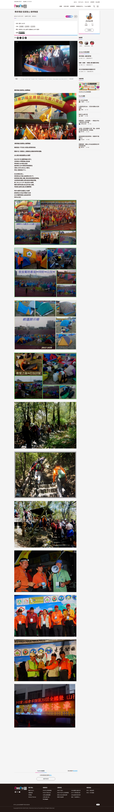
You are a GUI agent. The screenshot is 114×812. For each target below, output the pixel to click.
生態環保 (27, 26)
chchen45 (89, 21)
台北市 (23, 23)
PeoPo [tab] (41, 771)
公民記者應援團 (46, 795)
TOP (98, 804)
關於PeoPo (31, 790)
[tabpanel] (45, 775)
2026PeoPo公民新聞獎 (85, 92)
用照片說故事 (60, 797)
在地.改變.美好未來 (75, 795)
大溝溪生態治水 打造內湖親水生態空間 (89, 107)
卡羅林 (82, 101)
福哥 (82, 116)
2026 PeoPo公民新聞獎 (63, 792)
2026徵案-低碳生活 (76, 790)
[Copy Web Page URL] (26, 38)
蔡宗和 (82, 131)
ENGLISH (87, 2)
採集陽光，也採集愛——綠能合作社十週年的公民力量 (89, 121)
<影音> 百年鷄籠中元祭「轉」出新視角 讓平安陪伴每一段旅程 (89, 129)
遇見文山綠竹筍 (83, 114)
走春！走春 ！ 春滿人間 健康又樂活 (89, 63)
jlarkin (81, 46)
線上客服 (98, 2)
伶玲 (92, 46)
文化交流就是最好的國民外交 (87, 69)
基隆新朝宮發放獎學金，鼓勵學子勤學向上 (89, 137)
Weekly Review (32, 797)
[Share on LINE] (23, 38)
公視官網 (92, 2)
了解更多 (89, 30)
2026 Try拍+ (60, 790)
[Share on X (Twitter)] (20, 38)
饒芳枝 (82, 147)
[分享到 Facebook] (18, 38)
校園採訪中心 (79, 6)
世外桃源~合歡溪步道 (85, 56)
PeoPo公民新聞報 (47, 790)
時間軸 (30, 795)
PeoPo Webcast (47, 792)
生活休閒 (33, 26)
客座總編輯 (45, 799)
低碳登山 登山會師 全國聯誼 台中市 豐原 (29, 29)
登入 (76, 2)
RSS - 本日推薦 (90, 792)
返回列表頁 (46, 778)
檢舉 (76, 16)
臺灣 (20, 23)
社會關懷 (21, 26)
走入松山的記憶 (83, 100)
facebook (15, 792)
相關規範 (30, 792)
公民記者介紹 (46, 797)
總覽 (61, 6)
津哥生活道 (83, 123)
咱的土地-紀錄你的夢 (62, 795)
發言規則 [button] (75, 770)
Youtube (19, 792)
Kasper (82, 139)
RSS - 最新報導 (90, 790)
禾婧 (82, 109)
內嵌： (17, 79)
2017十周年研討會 (75, 792)
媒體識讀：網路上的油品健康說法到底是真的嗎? (89, 145)
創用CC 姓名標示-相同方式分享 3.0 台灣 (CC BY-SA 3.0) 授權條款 (22, 33)
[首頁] (20, 6)
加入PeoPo (81, 2)
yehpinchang (87, 46)
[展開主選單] (97, 6)
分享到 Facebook (75, 43)
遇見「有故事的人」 (76, 797)
